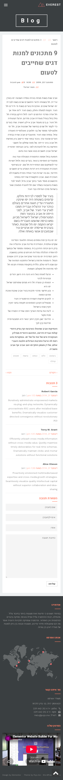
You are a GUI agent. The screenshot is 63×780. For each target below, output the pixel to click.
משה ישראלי (29, 87)
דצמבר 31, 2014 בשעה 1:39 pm (42, 468)
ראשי (54, 40)
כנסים (34, 356)
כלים (43, 356)
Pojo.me (37, 775)
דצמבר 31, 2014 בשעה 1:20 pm (42, 434)
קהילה (53, 361)
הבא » (8, 372)
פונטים (16, 356)
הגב (24, 395)
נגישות (25, 356)
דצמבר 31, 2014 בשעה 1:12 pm (42, 395)
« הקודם (53, 372)
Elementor (16, 775)
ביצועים (52, 356)
